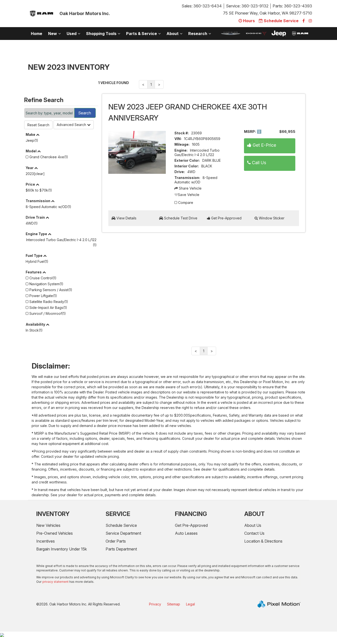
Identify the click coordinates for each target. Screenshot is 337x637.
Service (118, 513)
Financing (191, 513)
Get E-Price (263, 145)
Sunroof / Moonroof (47, 313)
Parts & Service (141, 33)
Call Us (258, 162)
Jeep (32, 140)
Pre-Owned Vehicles (54, 533)
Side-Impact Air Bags (47, 307)
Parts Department (121, 549)
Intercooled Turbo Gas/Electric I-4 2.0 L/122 (61, 242)
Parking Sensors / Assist (50, 290)
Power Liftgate (42, 296)
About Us (252, 525)
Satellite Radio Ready (48, 302)
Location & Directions (263, 541)
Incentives (45, 541)
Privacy (155, 604)
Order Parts (116, 541)
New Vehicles (48, 525)
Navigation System (45, 284)
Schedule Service (121, 525)
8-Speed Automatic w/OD (48, 207)
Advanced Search (72, 125)
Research (197, 33)
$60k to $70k (39, 190)
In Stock (34, 330)
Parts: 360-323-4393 (292, 5)
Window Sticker (271, 218)
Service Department (123, 533)
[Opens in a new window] (303, 21)
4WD (32, 223)
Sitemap (173, 604)
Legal (190, 604)
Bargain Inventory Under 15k (61, 549)
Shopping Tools (101, 33)
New (52, 33)
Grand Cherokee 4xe (48, 157)
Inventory (53, 513)
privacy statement (55, 582)
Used (71, 33)
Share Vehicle (190, 188)
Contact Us (254, 533)
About (173, 33)
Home (36, 33)
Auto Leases (186, 533)
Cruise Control (42, 278)
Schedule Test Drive (180, 218)
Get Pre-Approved (226, 218)
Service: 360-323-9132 (247, 5)
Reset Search (38, 125)
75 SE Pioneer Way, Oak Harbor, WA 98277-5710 (267, 13)
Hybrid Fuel (37, 261)
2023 (35, 174)
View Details (125, 218)
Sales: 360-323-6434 (202, 5)
